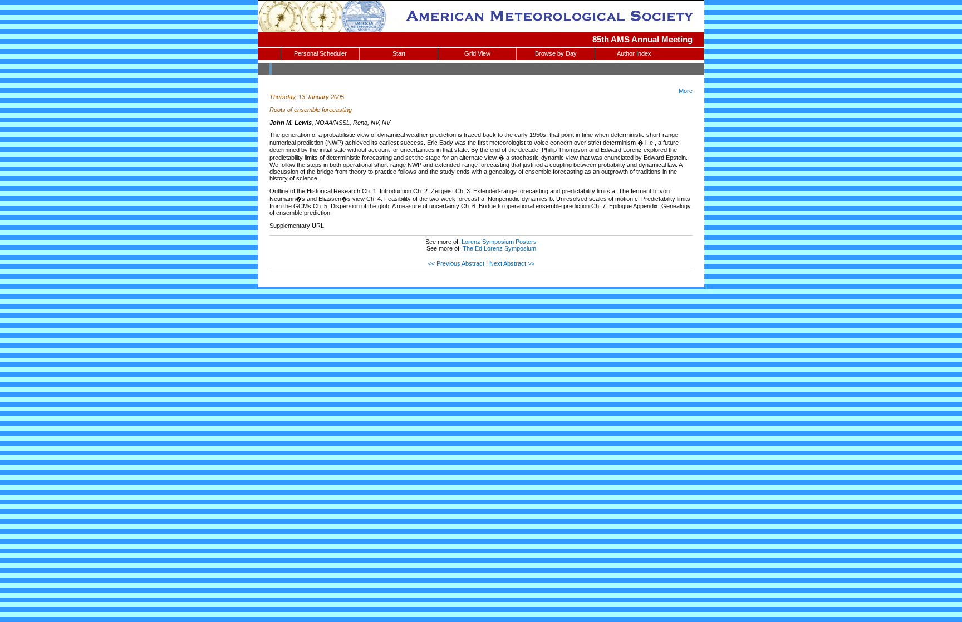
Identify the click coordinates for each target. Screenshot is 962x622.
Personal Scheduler (320, 53)
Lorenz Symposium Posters (499, 241)
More (686, 90)
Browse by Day (556, 53)
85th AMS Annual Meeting (642, 39)
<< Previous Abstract (456, 263)
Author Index (634, 53)
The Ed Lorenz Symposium (499, 248)
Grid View (477, 53)
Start (398, 53)
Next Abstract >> (511, 263)
